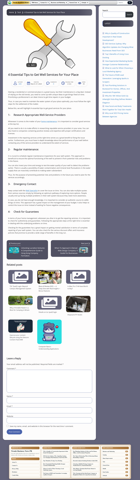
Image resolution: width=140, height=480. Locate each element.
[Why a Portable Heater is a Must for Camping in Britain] (20, 300)
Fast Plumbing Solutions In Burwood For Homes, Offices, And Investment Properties (116, 88)
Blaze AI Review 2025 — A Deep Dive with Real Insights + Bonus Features (49, 288)
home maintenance (49, 121)
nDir (20, 84)
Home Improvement (108, 458)
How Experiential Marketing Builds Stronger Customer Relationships (54, 464)
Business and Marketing (58, 2)
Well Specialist (32, 190)
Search (105, 10)
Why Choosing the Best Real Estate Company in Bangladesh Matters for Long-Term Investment (85, 474)
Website (10, 416)
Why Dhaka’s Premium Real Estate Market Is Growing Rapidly (84, 469)
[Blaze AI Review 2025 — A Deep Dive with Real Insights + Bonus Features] (49, 277)
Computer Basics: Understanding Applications (49, 348)
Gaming (105, 455)
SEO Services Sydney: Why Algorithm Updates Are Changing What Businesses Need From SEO (117, 47)
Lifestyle (83, 2)
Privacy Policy (15, 469)
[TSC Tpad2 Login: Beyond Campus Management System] (20, 277)
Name (10, 396)
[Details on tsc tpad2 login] (49, 303)
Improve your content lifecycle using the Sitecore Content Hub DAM (19, 337)
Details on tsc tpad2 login (48, 312)
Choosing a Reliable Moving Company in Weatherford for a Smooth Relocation (83, 464)
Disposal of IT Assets (75, 315)
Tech (19, 12)
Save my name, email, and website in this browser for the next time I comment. (41, 426)
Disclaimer (14, 472)
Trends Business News (21, 2)
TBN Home (35, 2)
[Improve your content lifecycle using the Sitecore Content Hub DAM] (20, 326)
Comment (11, 368)
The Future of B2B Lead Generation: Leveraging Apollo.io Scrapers (115, 78)
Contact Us (43, 2)
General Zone (73, 2)
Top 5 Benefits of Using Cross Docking (52, 460)
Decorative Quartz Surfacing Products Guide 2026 (85, 460)
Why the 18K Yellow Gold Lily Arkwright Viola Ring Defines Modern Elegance (117, 99)
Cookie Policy (15, 475)
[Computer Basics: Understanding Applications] (49, 332)
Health (104, 468)
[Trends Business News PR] (9, 2)
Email (10, 406)
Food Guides (106, 472)
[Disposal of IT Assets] (78, 304)
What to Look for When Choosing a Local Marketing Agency (53, 469)
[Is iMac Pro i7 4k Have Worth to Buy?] (78, 277)
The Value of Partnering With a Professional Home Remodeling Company (85, 456)
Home (11, 12)
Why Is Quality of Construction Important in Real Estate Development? (116, 36)
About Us (14, 462)
